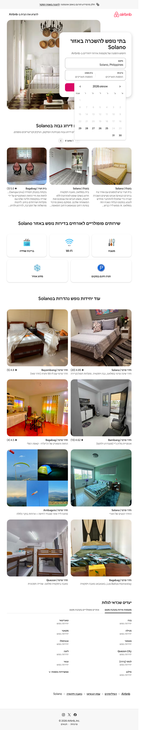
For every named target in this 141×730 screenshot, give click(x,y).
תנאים (64, 724)
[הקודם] (77, 140)
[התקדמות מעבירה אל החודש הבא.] (80, 86)
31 (113, 135)
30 (120, 135)
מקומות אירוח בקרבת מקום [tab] (118, 609)
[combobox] (95, 65)
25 (106, 128)
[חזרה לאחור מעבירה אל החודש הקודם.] (120, 86)
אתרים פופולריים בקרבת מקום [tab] (84, 609)
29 (80, 128)
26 (100, 128)
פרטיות (74, 724)
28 (86, 128)
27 (93, 128)
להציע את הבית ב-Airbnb (23, 14)
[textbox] (110, 77)
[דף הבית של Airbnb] (123, 14)
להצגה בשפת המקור (49, 4)
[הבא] (61, 140)
